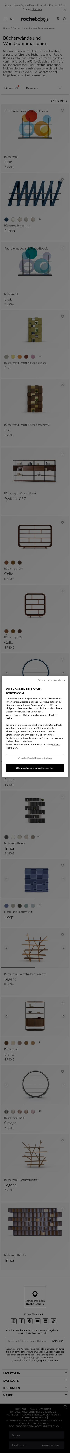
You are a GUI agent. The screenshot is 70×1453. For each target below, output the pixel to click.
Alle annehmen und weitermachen (35, 768)
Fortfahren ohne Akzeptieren (51, 680)
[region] (35, 726)
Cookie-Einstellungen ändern (35, 758)
